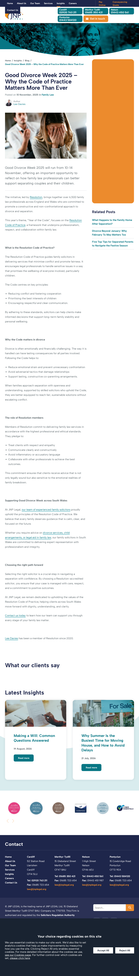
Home (10, 3)
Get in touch (97, 18)
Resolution (36, 197)
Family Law (48, 94)
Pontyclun (115, 856)
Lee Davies (11, 638)
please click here (20, 958)
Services (48, 3)
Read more (23, 758)
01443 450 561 (120, 11)
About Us (21, 3)
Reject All (124, 950)
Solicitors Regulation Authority (58, 915)
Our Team (35, 3)
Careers (73, 3)
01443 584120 (67, 18)
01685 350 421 (94, 11)
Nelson (86, 856)
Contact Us (12, 10)
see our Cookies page (18, 955)
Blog (27, 60)
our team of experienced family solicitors (46, 509)
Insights (61, 3)
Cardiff (31, 856)
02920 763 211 (67, 11)
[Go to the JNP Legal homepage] (14, 15)
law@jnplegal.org (36, 889)
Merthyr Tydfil (62, 856)
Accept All (103, 950)
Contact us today (15, 615)
